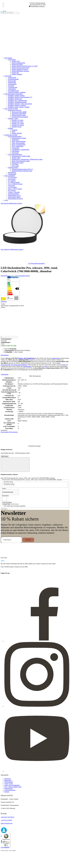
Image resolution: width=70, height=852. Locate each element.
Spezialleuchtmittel (13, 193)
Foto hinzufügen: (7, 502)
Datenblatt (4, 301)
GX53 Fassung (12, 187)
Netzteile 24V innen (17, 122)
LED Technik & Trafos (11, 108)
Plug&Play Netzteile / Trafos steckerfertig (20, 104)
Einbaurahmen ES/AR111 (15, 198)
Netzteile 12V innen (17, 120)
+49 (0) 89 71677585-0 (7, 817)
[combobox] (9, 13)
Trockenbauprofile (13, 79)
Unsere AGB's (8, 783)
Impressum (7, 778)
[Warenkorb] (14, 55)
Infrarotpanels (12, 172)
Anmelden (28, 539)
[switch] (6, 845)
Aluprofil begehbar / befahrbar (17, 92)
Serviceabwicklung (9, 790)
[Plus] (35, 329)
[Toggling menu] (1, 11)
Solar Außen (15, 166)
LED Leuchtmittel (9, 175)
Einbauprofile (12, 82)
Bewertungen (9, 432)
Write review (4, 456)
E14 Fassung (11, 179)
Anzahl (3, 307)
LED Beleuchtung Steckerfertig (13, 94)
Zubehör (10, 128)
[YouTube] (36, 771)
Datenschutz (7, 780)
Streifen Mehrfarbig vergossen (20, 71)
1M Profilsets (12, 89)
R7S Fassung (12, 190)
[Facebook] (36, 641)
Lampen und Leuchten (10, 135)
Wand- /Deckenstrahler (18, 143)
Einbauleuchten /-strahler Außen (21, 156)
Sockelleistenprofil (13, 90)
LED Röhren (15, 151)
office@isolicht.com (6, 823)
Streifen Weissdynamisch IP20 (20, 68)
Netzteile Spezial (16, 126)
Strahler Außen (16, 157)
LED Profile (7, 76)
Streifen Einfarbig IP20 (18, 63)
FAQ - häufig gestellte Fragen (13, 787)
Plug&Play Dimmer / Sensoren (17, 105)
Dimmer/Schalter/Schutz (19, 115)
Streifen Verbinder (17, 74)
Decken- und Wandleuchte (26, 358)
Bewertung (5, 495)
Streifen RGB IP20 (17, 64)
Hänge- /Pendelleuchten (18, 144)
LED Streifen (8, 58)
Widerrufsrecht (8, 782)
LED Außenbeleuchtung (15, 154)
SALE (6, 200)
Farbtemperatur (55, 358)
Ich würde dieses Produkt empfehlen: (15, 506)
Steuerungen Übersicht (14, 110)
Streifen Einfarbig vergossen (20, 69)
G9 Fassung (11, 185)
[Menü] (9, 834)
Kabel (13, 131)
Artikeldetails (4, 374)
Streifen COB (16, 61)
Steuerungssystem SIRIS (19, 113)
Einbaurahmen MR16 (14, 197)
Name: (4, 488)
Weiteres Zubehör (17, 133)
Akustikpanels (12, 174)
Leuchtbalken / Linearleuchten (20, 149)
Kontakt (6, 791)
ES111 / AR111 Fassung (15, 189)
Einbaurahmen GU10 (14, 195)
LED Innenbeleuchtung (15, 136)
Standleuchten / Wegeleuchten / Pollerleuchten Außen (27, 159)
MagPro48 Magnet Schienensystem (22, 171)
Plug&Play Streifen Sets (15, 99)
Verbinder (14, 130)
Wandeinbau (15, 140)
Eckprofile (11, 86)
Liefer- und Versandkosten (12, 785)
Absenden (4, 509)
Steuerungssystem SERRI (19, 112)
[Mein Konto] (14, 27)
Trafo (63, 365)
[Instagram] (36, 706)
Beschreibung (5, 355)
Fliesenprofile (12, 81)
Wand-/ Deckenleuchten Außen (21, 161)
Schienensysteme (13, 167)
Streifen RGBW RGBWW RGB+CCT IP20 (24, 66)
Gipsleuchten (15, 148)
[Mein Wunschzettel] (14, 41)
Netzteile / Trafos (13, 118)
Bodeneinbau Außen (18, 162)
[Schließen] (15, 464)
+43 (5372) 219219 (6, 820)
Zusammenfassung (7, 492)
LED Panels (15, 153)
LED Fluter (15, 164)
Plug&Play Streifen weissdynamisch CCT (20, 97)
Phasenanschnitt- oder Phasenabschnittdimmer (14, 365)
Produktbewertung (9, 484)
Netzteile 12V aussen (18, 123)
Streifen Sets (15, 72)
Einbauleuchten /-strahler (19, 138)
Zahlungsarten (8, 788)
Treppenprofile (12, 84)
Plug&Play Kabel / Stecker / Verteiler (18, 107)
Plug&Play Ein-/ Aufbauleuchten (17, 100)
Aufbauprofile (12, 77)
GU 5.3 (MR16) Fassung (15, 184)
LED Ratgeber (5, 847)
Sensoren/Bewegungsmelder (20, 117)
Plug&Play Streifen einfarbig (16, 95)
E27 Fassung (11, 180)
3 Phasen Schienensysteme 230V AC (22, 169)
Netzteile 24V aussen (18, 125)
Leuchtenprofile (12, 87)
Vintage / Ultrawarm (14, 192)
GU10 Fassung (12, 177)
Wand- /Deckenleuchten (19, 141)
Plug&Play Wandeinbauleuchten (17, 102)
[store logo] (7, 11)
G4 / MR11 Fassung (14, 182)
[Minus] (35, 315)
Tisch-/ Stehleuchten (17, 146)
